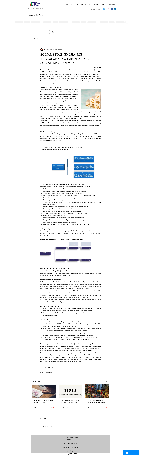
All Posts (35, 38)
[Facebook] (112, 9)
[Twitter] (104, 9)
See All (107, 381)
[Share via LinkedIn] (49, 367)
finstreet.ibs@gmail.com (70, 448)
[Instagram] (108, 9)
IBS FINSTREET (70, 444)
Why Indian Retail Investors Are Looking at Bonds (43, 401)
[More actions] (100, 50)
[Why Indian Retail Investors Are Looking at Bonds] (44, 391)
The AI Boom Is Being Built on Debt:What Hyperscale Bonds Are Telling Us (70, 401)
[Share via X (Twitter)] (45, 367)
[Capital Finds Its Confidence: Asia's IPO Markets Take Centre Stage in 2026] (97, 391)
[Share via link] (53, 367)
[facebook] (72, 451)
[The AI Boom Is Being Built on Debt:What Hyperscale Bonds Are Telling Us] (70, 391)
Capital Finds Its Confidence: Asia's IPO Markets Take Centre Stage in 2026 (96, 401)
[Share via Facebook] (41, 367)
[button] (74, 4)
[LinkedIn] (115, 9)
